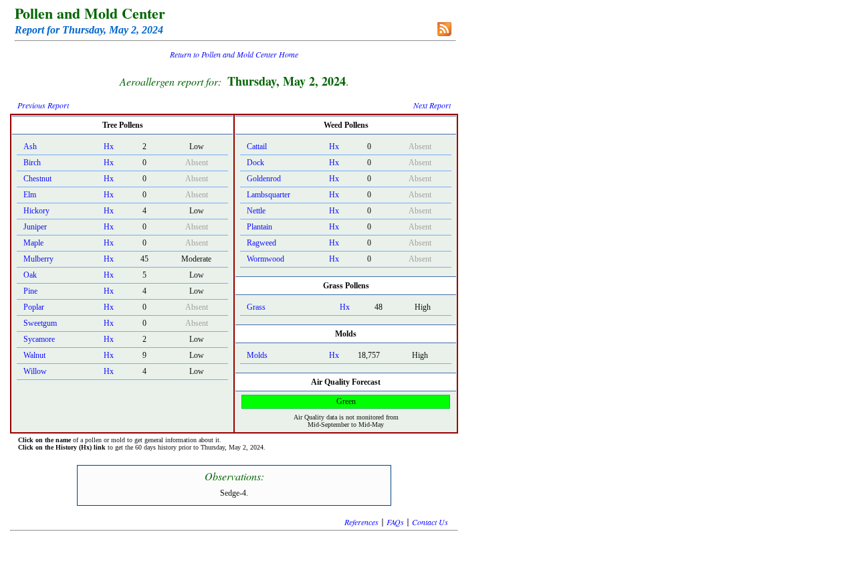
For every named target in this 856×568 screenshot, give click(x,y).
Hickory (36, 210)
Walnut (34, 355)
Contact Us (430, 521)
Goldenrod (264, 178)
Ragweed (261, 243)
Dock (255, 162)
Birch (32, 162)
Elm (29, 194)
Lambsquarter (268, 194)
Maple (33, 243)
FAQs (395, 521)
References (361, 521)
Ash (30, 146)
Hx (109, 146)
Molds (257, 355)
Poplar (33, 307)
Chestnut (37, 178)
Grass (256, 307)
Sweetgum (40, 323)
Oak (30, 275)
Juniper (35, 226)
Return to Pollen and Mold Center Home (234, 54)
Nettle (256, 210)
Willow (35, 371)
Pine (30, 291)
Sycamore (39, 339)
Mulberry (38, 259)
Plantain (259, 226)
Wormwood (265, 259)
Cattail (257, 146)
